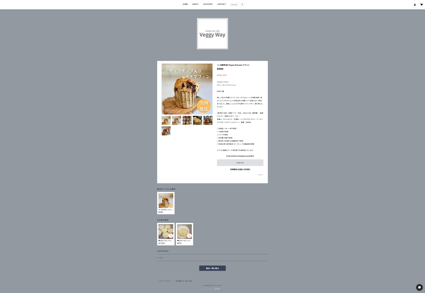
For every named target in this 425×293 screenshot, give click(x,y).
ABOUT (195, 4)
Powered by (210, 289)
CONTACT (221, 4)
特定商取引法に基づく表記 (184, 281)
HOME (185, 4)
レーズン (160, 258)
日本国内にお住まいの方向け (240, 169)
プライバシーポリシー (165, 281)
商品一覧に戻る (212, 268)
